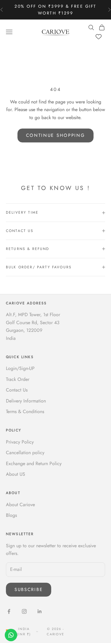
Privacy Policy (20, 442)
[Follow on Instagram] (24, 611)
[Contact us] (11, 635)
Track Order (17, 379)
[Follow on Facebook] (9, 611)
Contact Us (17, 390)
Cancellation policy (25, 452)
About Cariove (20, 504)
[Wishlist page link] (99, 37)
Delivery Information (26, 400)
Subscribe (29, 589)
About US (15, 474)
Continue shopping (55, 135)
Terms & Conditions (25, 411)
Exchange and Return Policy (34, 463)
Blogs (11, 515)
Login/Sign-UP (20, 368)
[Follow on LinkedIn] (40, 611)
